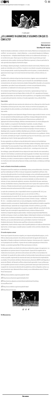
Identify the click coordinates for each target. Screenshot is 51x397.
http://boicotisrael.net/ (9, 290)
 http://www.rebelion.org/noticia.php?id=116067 (15, 275)
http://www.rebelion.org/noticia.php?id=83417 (16, 287)
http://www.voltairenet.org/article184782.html (16, 278)
